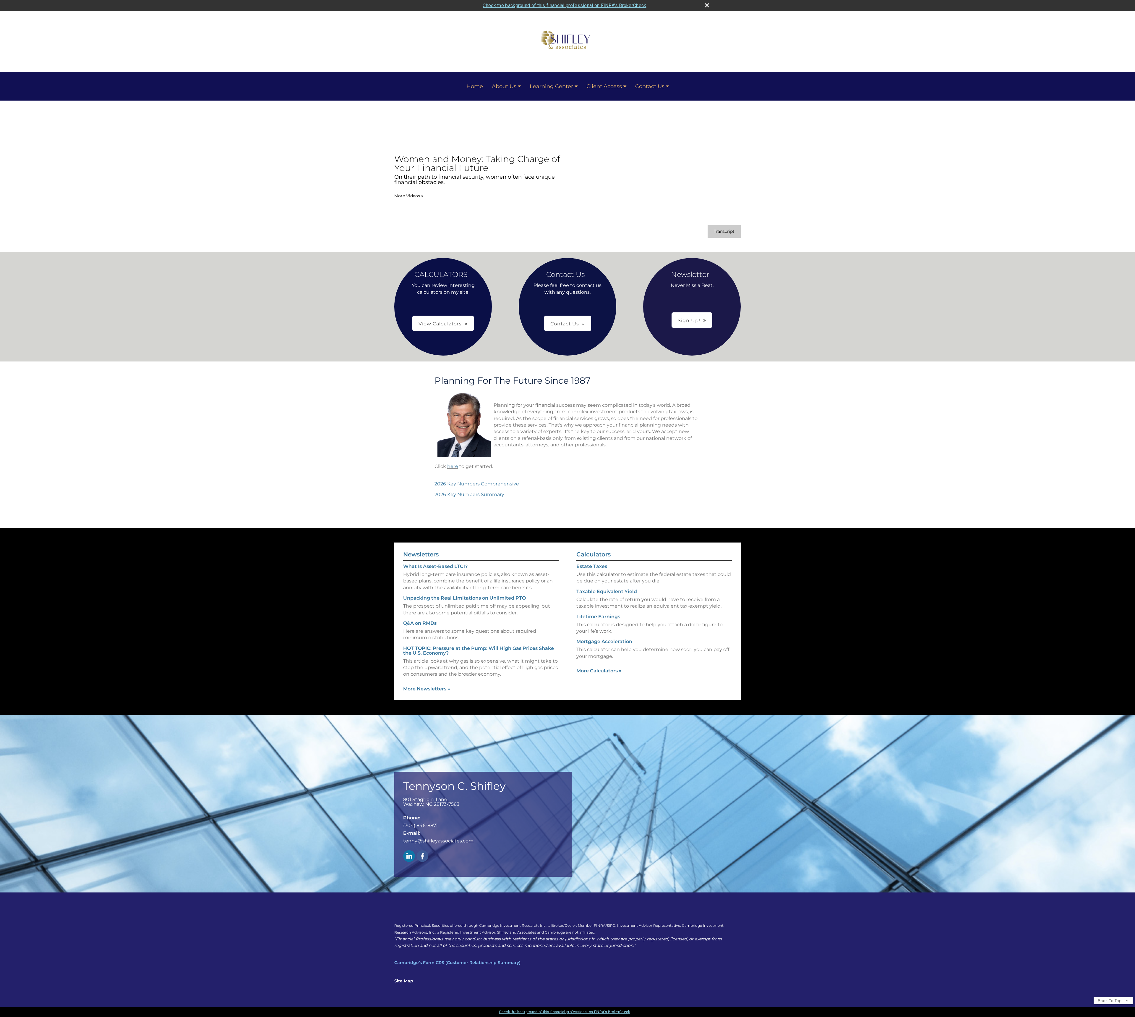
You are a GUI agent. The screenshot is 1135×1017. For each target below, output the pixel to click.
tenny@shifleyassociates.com (438, 841)
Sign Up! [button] (689, 320)
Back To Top (1110, 1000)
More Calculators (599, 671)
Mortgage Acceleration (604, 641)
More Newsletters (426, 689)
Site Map (403, 981)
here (452, 466)
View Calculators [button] (440, 324)
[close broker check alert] (707, 5)
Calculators (593, 554)
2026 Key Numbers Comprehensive (476, 484)
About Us (504, 86)
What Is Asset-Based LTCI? (435, 566)
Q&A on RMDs (420, 623)
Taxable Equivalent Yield (606, 591)
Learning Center (551, 86)
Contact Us (649, 86)
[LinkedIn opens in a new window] (409, 856)
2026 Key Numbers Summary (469, 494)
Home (474, 86)
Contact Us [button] (564, 324)
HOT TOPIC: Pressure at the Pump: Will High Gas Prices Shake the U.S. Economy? (478, 650)
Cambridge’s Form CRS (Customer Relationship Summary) (457, 962)
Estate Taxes (591, 566)
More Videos (408, 196)
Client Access (604, 86)
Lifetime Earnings (598, 616)
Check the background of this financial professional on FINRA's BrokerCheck (564, 5)
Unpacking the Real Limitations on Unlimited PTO (464, 598)
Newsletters (421, 554)
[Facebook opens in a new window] (422, 856)
